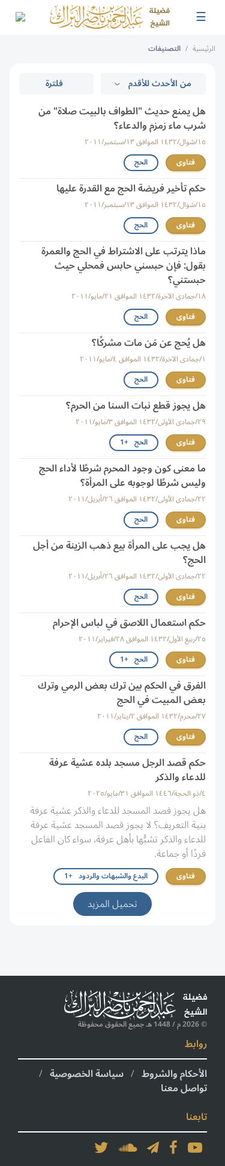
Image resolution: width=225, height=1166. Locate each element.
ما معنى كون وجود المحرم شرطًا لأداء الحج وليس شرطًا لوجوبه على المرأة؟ (122, 475)
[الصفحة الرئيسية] (110, 17)
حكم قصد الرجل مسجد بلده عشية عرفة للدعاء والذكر (127, 770)
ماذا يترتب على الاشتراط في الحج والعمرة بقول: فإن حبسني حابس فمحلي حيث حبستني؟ (123, 265)
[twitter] (101, 1147)
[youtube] (195, 1147)
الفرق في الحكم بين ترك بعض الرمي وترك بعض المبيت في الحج (122, 692)
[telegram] (153, 1147)
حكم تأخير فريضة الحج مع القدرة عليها (131, 188)
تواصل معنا (184, 1088)
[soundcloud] (127, 1147)
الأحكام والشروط (174, 1074)
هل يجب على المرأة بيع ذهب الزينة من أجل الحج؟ (119, 552)
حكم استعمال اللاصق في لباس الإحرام (129, 623)
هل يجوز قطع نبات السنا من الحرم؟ (136, 405)
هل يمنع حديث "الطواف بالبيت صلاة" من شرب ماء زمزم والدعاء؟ (122, 118)
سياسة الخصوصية (87, 1074)
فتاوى (185, 162)
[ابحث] (20, 17)
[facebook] (173, 1147)
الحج (141, 162)
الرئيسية (204, 48)
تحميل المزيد (112, 904)
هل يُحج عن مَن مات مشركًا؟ (149, 343)
